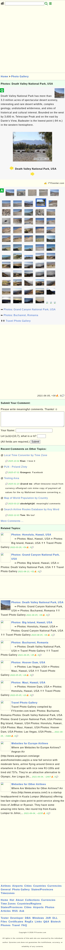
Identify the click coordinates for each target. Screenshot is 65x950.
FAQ (24, 925)
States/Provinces (42, 889)
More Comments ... (12, 521)
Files (4, 921)
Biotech (56, 921)
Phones (6, 925)
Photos (49, 907)
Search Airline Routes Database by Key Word (31, 509)
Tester (5, 918)
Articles (6, 911)
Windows (38, 918)
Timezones (8, 893)
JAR (48, 918)
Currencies (54, 886)
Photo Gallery (20, 76)
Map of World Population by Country (26, 498)
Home (4, 76)
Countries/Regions (29, 903)
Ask (21, 911)
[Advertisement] (32, 40)
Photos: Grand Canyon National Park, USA (30, 309)
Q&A (46, 921)
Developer (16, 918)
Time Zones (8, 903)
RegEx (29, 921)
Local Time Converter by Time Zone (25, 455)
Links (38, 921)
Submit (35, 441)
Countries (39, 886)
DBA (28, 918)
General (6, 889)
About (20, 900)
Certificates (15, 921)
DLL (55, 918)
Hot (12, 900)
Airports (17, 886)
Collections (32, 900)
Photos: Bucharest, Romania (21, 315)
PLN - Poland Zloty (15, 466)
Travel (16, 925)
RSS (15, 911)
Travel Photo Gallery (18, 321)
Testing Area (11, 478)
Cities (28, 886)
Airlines (6, 886)
